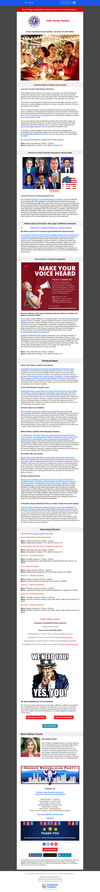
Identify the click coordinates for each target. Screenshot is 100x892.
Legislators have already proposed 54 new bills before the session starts (47, 369)
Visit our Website (50, 726)
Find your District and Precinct (50, 814)
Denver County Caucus (63, 637)
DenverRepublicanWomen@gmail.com (35, 134)
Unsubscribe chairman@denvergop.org (50, 876)
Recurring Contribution (36, 717)
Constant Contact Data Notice (54, 879)
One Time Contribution (63, 717)
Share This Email (36, 855)
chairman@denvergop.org (49, 881)
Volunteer (50, 818)
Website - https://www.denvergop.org (50, 792)
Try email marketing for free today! (50, 889)
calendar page (38, 534)
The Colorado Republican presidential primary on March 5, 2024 (44, 199)
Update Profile (42, 879)
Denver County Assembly (68, 644)
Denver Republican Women (31, 126)
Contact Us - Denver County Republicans (50, 794)
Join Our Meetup (50, 849)
